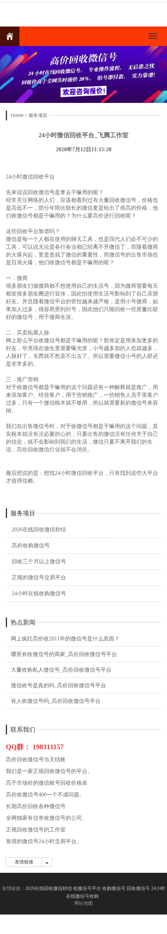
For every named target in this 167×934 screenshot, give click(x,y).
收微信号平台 (87, 888)
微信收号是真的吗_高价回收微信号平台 (58, 685)
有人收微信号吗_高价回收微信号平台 (56, 701)
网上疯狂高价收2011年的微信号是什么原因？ (65, 639)
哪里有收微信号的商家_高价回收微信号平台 (64, 654)
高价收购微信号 (31, 545)
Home (17, 115)
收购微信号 (113, 888)
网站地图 (83, 903)
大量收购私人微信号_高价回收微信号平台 (61, 670)
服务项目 (38, 115)
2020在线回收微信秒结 (39, 529)
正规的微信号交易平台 (39, 577)
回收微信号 (138, 888)
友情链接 (24, 862)
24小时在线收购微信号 (39, 593)
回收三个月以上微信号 (39, 561)
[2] (83, 74)
